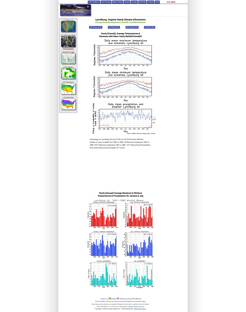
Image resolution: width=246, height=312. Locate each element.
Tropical (150, 2)
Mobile (114, 299)
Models (127, 2)
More (157, 2)
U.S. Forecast (106, 2)
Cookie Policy (141, 301)
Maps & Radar (117, 2)
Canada (134, 2)
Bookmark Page (126, 299)
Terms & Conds (112, 301)
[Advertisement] (139, 10)
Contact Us (104, 299)
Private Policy (100, 301)
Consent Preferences (127, 301)
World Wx (142, 2)
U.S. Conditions (94, 2)
